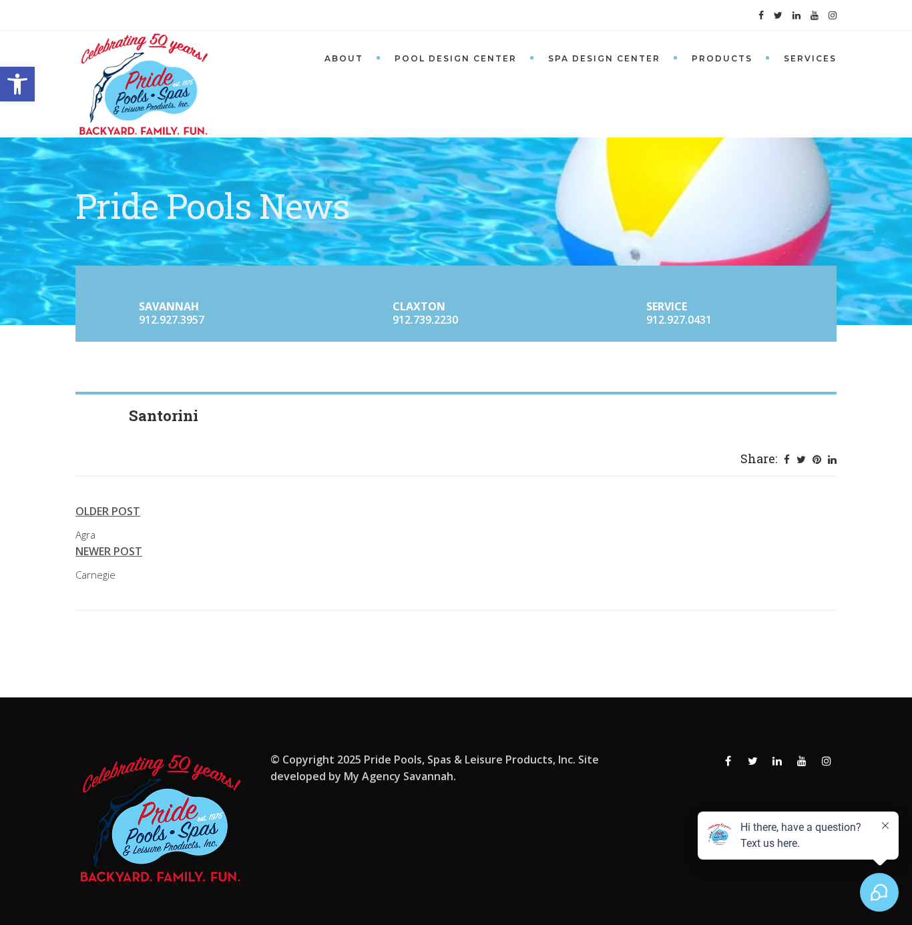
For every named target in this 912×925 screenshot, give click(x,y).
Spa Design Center (604, 58)
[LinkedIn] (832, 459)
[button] (17, 84)
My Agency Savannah (398, 776)
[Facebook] (787, 459)
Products (722, 58)
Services (810, 58)
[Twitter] (801, 459)
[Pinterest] (817, 459)
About (343, 58)
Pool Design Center (456, 58)
